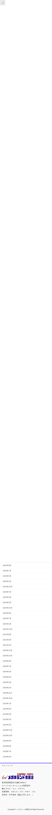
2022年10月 (7, 608)
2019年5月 (7, 709)
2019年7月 (7, 704)
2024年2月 (7, 581)
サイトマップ (7, 765)
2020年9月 (7, 661)
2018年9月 (7, 741)
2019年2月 (7, 725)
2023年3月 (7, 602)
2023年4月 (7, 597)
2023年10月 (7, 587)
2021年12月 (7, 629)
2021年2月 (7, 645)
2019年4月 (7, 714)
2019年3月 (7, 719)
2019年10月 (7, 698)
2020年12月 (7, 650)
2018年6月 (7, 757)
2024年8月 (7, 565)
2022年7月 (7, 618)
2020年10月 (7, 656)
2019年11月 (7, 693)
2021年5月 (7, 640)
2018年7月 (7, 751)
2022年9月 (7, 613)
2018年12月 (7, 730)
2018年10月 (7, 735)
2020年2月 (7, 688)
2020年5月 (7, 677)
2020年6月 (7, 672)
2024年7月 (7, 571)
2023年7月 (7, 592)
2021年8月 (7, 634)
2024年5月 (7, 576)
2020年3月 (7, 682)
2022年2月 (7, 624)
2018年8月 (7, 746)
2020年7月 (7, 666)
